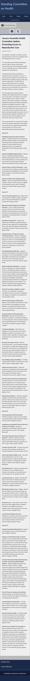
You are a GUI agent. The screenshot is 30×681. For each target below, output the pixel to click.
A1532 (17, 474)
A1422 (23, 462)
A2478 (24, 607)
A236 (12, 201)
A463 (7, 310)
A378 (14, 285)
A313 (3, 247)
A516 (22, 337)
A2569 (4, 622)
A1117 (15, 443)
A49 (22, 451)
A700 (14, 356)
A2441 (9, 556)
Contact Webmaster (6, 666)
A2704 (24, 647)
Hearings (26, 16)
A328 (12, 420)
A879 (19, 375)
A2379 (8, 533)
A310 (3, 230)
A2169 (9, 521)
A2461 (10, 598)
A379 (23, 186)
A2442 (23, 586)
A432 (22, 430)
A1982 (14, 510)
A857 (17, 363)
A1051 (4, 392)
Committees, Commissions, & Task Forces (15, 673)
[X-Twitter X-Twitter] (18, 31)
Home (3, 16)
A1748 (9, 407)
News (11, 16)
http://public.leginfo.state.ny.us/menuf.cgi (13, 129)
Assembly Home (15, 20)
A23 (25, 148)
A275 (3, 216)
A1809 (12, 485)
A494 (23, 323)
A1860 (26, 497)
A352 (25, 260)
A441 (8, 297)
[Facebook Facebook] (12, 31)
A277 (3, 175)
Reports (19, 16)
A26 (21, 163)
